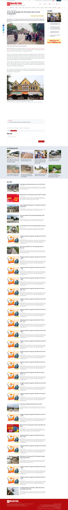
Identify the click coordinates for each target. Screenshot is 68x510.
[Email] (3, 30)
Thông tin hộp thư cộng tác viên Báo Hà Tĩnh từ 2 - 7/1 (32, 362)
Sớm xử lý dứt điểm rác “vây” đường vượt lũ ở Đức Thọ (32, 247)
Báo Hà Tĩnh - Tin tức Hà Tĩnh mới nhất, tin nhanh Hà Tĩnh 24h (16, 4)
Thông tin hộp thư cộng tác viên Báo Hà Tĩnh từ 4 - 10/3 (32, 278)
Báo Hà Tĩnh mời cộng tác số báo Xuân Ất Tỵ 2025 (33, 194)
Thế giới (42, 7)
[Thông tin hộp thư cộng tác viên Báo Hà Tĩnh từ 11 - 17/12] (13, 397)
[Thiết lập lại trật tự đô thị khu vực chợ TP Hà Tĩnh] (13, 188)
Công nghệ (54, 7)
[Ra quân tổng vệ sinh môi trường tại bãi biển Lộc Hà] (27, 154)
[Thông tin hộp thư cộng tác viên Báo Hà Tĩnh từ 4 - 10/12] (13, 418)
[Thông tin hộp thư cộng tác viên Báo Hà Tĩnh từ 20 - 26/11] (13, 449)
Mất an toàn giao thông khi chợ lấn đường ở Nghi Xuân (20, 122)
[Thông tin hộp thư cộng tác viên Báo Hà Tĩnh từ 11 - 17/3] (13, 271)
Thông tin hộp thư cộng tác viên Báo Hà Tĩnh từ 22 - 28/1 (33, 331)
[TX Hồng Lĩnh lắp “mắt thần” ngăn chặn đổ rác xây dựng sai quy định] (13, 491)
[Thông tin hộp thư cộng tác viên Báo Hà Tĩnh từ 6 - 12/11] (13, 481)
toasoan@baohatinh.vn (57, 507)
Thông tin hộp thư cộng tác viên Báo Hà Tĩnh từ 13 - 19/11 (33, 467)
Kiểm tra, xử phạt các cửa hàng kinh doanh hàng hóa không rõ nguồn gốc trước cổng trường (55, 19)
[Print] (3, 32)
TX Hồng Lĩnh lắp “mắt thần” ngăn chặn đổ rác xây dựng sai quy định (32, 488)
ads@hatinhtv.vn (58, 508)
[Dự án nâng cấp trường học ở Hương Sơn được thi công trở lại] (13, 208)
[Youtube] (53, 0)
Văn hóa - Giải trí (28, 7)
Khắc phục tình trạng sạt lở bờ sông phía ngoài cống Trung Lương (32, 457)
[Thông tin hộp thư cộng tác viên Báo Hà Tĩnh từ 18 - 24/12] (13, 386)
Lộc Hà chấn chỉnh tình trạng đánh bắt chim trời (32, 225)
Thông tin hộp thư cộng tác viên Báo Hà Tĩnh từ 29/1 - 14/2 (32, 320)
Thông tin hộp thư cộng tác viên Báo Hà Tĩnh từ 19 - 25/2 (33, 299)
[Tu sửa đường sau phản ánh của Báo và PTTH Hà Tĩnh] (55, 154)
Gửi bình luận (41, 141)
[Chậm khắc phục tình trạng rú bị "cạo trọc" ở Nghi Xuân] (13, 169)
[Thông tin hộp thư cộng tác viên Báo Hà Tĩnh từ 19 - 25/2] (13, 302)
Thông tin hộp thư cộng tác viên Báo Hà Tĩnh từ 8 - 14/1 (32, 352)
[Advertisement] (25, 110)
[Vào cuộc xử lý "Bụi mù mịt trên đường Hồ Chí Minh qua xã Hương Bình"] (27, 169)
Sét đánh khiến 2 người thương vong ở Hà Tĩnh (54, 32)
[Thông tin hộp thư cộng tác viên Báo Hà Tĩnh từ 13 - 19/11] (13, 470)
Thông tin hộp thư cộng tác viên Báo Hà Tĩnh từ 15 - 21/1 (33, 341)
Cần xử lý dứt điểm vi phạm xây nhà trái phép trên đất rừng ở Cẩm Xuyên (55, 175)
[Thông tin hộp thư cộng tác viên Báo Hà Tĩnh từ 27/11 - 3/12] (13, 439)
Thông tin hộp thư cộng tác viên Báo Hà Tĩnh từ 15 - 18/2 (33, 310)
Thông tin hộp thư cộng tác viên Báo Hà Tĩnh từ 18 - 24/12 (33, 383)
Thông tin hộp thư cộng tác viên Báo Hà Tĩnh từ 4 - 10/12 (32, 415)
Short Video (12, 7)
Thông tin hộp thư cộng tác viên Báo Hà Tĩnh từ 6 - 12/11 (32, 478)
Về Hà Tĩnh (46, 7)
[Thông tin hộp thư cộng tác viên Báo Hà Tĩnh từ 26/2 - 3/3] (13, 292)
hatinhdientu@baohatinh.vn (57, 506)
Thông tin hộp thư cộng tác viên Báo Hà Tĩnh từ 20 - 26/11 (33, 446)
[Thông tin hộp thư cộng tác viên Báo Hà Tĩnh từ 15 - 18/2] (13, 313)
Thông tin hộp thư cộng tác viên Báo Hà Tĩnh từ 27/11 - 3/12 (32, 436)
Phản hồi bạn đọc (14, 10)
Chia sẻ (3, 23)
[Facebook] (3, 25)
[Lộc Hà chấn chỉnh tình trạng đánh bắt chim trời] (13, 229)
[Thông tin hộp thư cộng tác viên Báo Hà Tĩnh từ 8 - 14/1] (13, 355)
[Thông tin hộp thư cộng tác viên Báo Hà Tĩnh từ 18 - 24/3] (13, 260)
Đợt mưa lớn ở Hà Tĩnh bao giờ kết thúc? (55, 36)
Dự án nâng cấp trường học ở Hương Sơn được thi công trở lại (33, 205)
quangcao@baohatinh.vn (52, 508)
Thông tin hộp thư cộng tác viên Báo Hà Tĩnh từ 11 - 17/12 (32, 394)
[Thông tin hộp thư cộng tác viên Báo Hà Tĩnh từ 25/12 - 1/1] (13, 376)
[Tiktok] (52, 0)
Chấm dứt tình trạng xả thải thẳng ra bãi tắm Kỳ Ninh (40, 175)
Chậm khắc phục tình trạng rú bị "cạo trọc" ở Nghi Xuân (12, 175)
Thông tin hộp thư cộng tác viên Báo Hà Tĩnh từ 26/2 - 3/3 (32, 289)
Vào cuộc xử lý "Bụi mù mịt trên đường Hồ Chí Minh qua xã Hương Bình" (26, 175)
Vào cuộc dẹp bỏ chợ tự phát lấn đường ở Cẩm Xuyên (32, 216)
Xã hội (23, 7)
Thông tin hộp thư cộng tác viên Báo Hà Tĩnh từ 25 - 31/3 (33, 236)
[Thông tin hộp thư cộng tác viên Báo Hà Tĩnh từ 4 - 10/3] (13, 281)
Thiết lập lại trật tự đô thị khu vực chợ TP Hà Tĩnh (32, 184)
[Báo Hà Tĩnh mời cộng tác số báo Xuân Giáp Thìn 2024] (13, 428)
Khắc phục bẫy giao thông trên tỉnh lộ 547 (31, 404)
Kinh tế (20, 7)
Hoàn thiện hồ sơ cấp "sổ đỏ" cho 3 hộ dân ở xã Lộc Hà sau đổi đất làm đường (55, 28)
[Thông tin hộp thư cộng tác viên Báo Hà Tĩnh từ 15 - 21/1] (13, 344)
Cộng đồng (59, 7)
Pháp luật (34, 7)
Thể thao (38, 7)
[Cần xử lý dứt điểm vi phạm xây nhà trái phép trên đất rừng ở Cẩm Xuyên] (55, 169)
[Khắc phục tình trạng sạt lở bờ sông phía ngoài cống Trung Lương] (13, 460)
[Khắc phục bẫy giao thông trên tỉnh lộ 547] (13, 407)
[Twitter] (3, 28)
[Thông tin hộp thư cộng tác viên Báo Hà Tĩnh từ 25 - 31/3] (13, 239)
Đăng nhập (59, 0)
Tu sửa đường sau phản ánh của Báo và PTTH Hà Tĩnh (54, 160)
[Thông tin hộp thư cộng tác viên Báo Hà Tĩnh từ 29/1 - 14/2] (13, 323)
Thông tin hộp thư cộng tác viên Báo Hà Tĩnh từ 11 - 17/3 (32, 268)
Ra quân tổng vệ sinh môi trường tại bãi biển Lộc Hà (55, 24)
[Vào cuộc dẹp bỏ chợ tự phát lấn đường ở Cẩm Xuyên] (13, 219)
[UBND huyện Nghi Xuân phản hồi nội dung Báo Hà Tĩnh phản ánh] (25, 87)
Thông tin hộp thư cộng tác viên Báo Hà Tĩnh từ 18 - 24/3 (33, 257)
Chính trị (16, 7)
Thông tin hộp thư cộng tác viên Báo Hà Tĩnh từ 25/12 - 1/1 (32, 373)
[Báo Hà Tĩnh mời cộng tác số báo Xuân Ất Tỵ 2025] (13, 198)
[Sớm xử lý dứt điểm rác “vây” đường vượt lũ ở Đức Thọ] (13, 250)
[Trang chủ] (8, 8)
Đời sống (49, 7)
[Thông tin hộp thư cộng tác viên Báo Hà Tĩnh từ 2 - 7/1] (13, 365)
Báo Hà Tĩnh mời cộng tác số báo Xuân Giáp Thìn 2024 (32, 425)
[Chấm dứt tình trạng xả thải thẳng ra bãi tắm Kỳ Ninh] (41, 169)
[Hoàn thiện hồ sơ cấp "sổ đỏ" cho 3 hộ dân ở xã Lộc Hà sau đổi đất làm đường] (13, 154)
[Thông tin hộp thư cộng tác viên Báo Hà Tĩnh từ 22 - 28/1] (13, 334)
